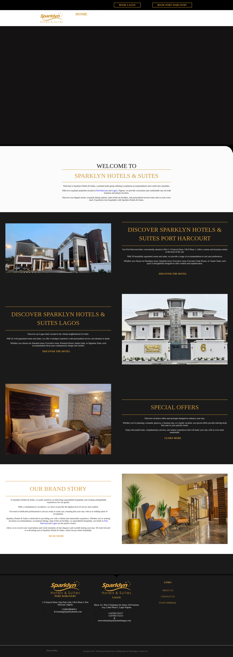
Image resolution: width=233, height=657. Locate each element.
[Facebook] (44, 4)
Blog (165, 22)
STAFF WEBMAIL (167, 603)
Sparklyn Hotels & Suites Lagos (121, 22)
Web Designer (133, 651)
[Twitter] (53, 4)
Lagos (114, 190)
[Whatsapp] (105, 626)
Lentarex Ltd (143, 651)
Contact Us (168, 596)
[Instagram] (127, 626)
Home (82, 14)
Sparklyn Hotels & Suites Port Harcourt (136, 14)
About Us (167, 590)
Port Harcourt (102, 190)
